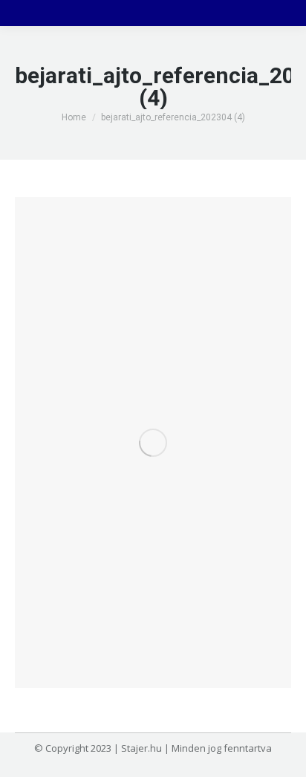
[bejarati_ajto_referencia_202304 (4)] (153, 442)
